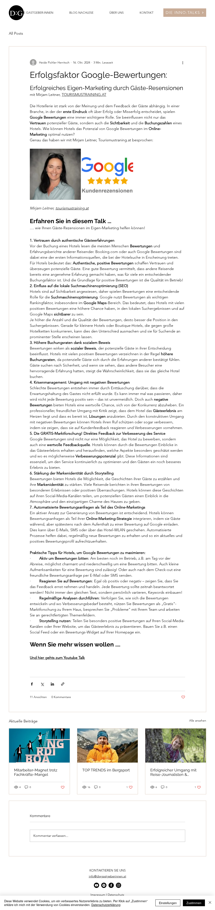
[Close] (209, 903)
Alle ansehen (197, 720)
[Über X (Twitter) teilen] (42, 684)
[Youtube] (96, 885)
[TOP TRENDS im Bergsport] (107, 746)
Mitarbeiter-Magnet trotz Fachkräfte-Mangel (35, 772)
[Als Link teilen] (63, 684)
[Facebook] (111, 885)
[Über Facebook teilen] (32, 684)
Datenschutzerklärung (106, 905)
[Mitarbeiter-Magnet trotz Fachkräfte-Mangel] (39, 746)
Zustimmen (193, 903)
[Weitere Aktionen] (182, 62)
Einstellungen (168, 903)
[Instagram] (118, 885)
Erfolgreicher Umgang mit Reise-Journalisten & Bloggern (173, 772)
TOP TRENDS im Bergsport (106, 770)
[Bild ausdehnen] (55, 174)
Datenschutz (116, 895)
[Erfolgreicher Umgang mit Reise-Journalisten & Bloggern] (175, 746)
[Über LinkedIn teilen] (52, 684)
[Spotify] (103, 885)
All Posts (16, 33)
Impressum (97, 895)
